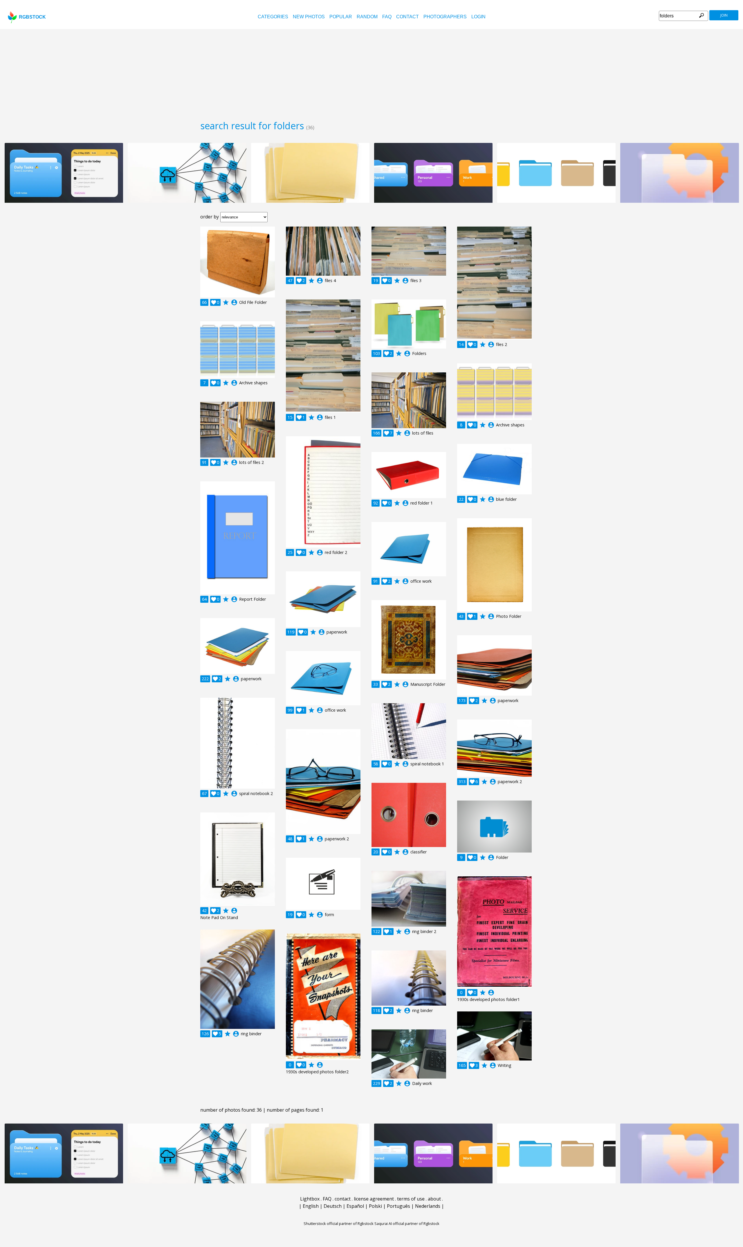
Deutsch (333, 1206)
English (311, 1206)
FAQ (387, 16)
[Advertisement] (371, 72)
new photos (309, 16)
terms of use (411, 1199)
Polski (375, 1206)
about (434, 1199)
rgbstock (32, 17)
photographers (445, 16)
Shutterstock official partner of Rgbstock (339, 1223)
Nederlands (427, 1206)
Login (478, 16)
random (367, 16)
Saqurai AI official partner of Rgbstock (406, 1223)
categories (273, 16)
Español (355, 1206)
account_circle (234, 302)
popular (340, 16)
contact (407, 16)
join (724, 15)
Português (398, 1206)
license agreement (374, 1199)
